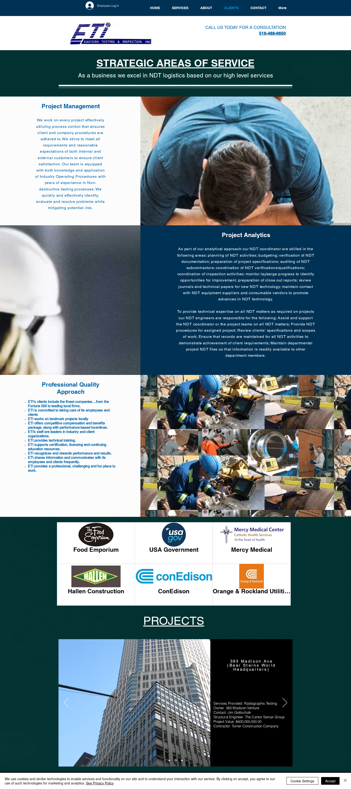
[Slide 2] (176, 760)
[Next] (284, 703)
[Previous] (66, 703)
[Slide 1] (169, 760)
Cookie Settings (302, 780)
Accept (330, 780)
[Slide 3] (182, 760)
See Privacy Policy (100, 783)
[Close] (345, 781)
